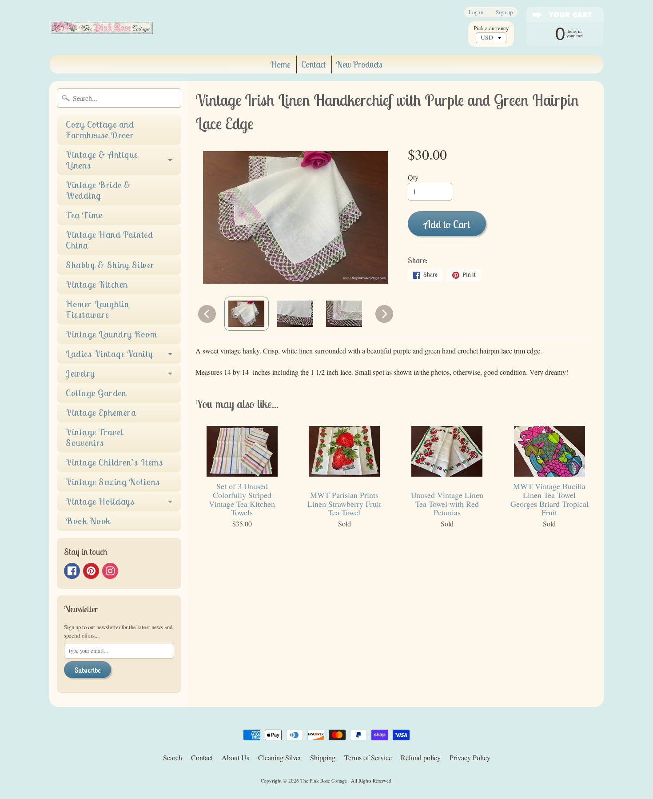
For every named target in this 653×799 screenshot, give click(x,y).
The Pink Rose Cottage (324, 780)
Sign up (504, 12)
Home (281, 64)
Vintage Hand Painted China (109, 240)
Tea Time (84, 215)
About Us (235, 757)
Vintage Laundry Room (111, 334)
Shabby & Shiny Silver (110, 264)
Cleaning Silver (279, 757)
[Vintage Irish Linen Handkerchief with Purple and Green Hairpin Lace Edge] (246, 313)
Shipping (322, 757)
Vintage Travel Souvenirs (94, 437)
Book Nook (88, 520)
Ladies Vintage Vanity (109, 353)
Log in (476, 12)
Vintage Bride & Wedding (98, 190)
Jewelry (80, 373)
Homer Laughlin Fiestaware (97, 309)
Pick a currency (491, 28)
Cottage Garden (96, 392)
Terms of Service (368, 757)
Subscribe (87, 670)
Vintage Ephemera (101, 412)
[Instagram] (110, 571)
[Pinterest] (91, 571)
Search (172, 757)
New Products (359, 64)
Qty (413, 177)
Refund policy (421, 757)
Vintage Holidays (100, 501)
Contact (313, 64)
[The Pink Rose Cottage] (101, 27)
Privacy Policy (470, 757)
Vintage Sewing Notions (113, 481)
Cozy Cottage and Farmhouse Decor (100, 130)
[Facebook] (72, 571)
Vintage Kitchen (97, 284)
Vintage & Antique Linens (102, 160)
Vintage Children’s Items (114, 462)
